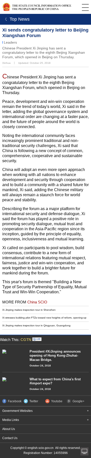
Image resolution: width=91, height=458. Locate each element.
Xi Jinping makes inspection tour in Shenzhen (29, 309)
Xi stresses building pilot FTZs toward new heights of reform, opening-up (44, 317)
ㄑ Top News (16, 19)
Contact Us (9, 438)
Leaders (10, 42)
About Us (8, 429)
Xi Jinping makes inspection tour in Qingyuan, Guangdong (36, 325)
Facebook (14, 401)
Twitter (33, 401)
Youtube (56, 401)
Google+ (78, 401)
